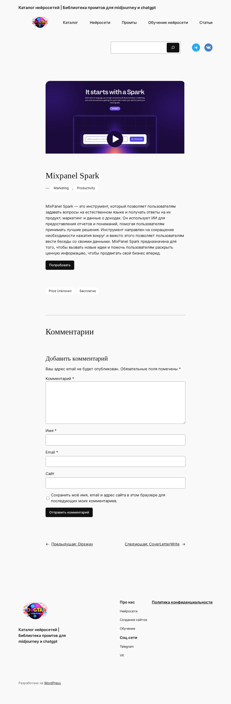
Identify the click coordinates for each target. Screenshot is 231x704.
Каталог (70, 22)
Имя (51, 430)
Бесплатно (88, 291)
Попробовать (60, 265)
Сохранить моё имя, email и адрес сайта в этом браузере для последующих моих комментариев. (108, 498)
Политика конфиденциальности (182, 602)
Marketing (61, 188)
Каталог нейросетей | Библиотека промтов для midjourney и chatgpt (87, 7)
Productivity (86, 188)
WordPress (52, 683)
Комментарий (60, 378)
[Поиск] (173, 47)
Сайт (50, 473)
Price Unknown (60, 291)
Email (52, 452)
